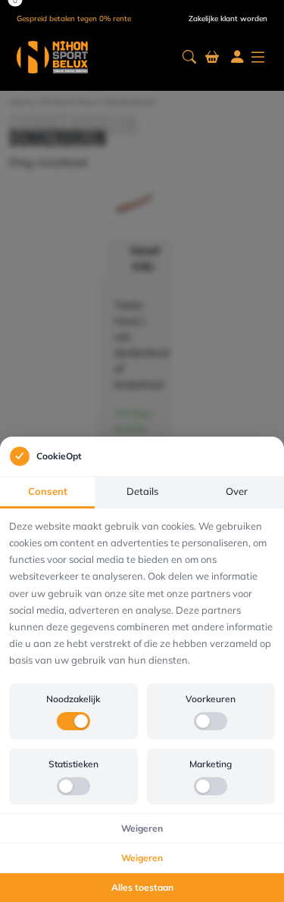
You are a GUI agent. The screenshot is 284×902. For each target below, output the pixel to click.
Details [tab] (142, 491)
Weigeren (142, 828)
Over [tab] (237, 491)
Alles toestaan (142, 887)
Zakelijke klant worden (228, 18)
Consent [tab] (47, 491)
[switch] (73, 721)
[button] (189, 57)
